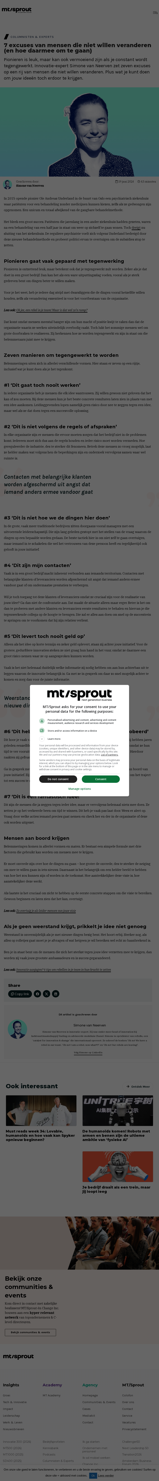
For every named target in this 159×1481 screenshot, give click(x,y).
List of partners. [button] (109, 754)
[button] (79, 739)
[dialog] (79, 740)
